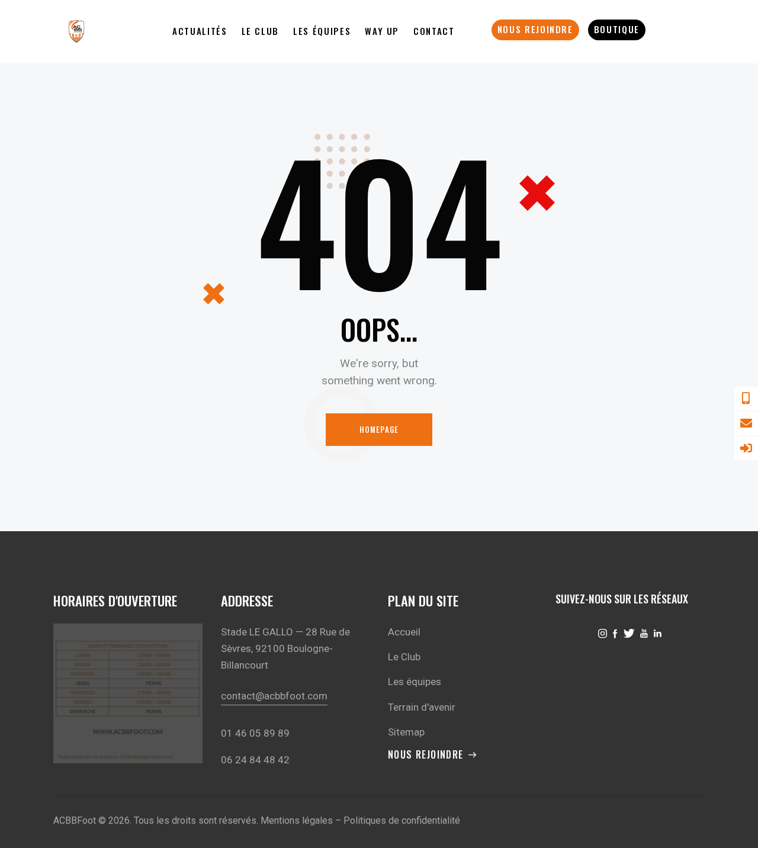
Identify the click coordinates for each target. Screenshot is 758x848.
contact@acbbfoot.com (274, 696)
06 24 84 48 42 (255, 760)
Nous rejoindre (426, 755)
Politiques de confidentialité (401, 820)
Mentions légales (297, 820)
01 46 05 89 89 (255, 733)
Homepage (379, 429)
